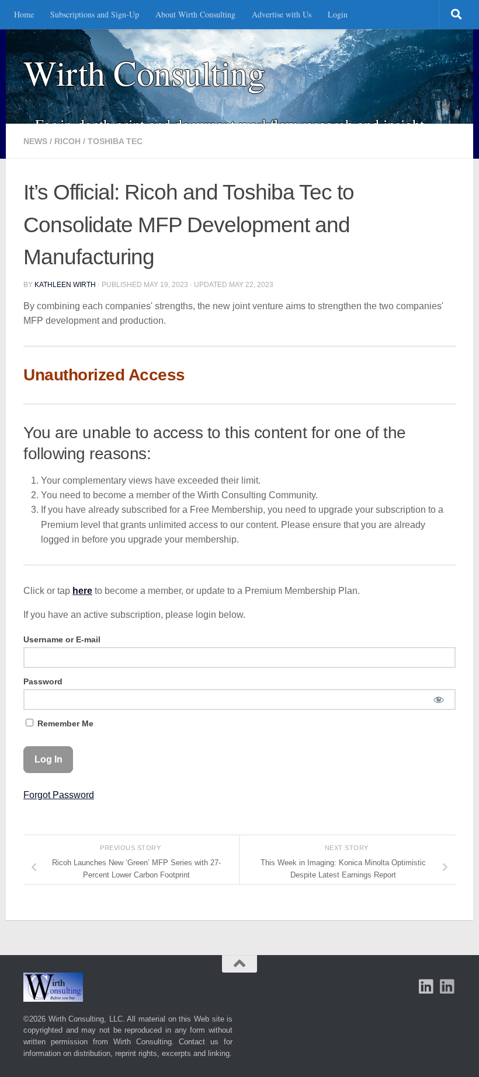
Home (24, 14)
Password (43, 681)
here (82, 591)
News (35, 141)
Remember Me (64, 723)
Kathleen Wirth (65, 285)
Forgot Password (58, 795)
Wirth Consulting (144, 73)
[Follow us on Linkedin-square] (426, 986)
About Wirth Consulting (195, 14)
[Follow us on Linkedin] (447, 986)
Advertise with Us (281, 14)
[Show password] (438, 699)
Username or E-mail (61, 639)
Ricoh (67, 141)
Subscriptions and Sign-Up (94, 14)
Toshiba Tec (115, 141)
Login (338, 14)
